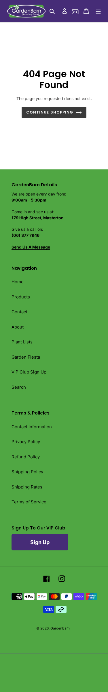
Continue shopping (49, 112)
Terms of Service (29, 502)
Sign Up (40, 542)
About (18, 327)
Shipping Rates (27, 487)
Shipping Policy (27, 471)
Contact (19, 311)
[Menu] (98, 11)
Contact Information (32, 426)
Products (21, 297)
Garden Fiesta (26, 357)
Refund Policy (26, 457)
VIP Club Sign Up (29, 372)
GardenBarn (60, 628)
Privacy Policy (26, 441)
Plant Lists (22, 342)
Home (18, 281)
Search (19, 387)
